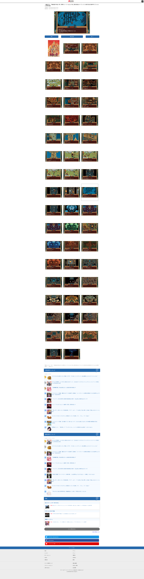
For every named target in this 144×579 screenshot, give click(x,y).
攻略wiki (46, 559)
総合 (45, 550)
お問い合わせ (47, 567)
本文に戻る (72, 36)
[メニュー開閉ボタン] (142, 1)
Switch (46, 557)
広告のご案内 (75, 565)
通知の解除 (75, 563)
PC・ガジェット (48, 555)
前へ (52, 36)
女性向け (74, 557)
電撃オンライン (47, 365)
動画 (73, 559)
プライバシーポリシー (49, 565)
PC (51, 365)
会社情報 (74, 567)
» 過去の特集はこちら (96, 531)
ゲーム (74, 550)
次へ (92, 36)
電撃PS (74, 555)
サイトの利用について (49, 563)
